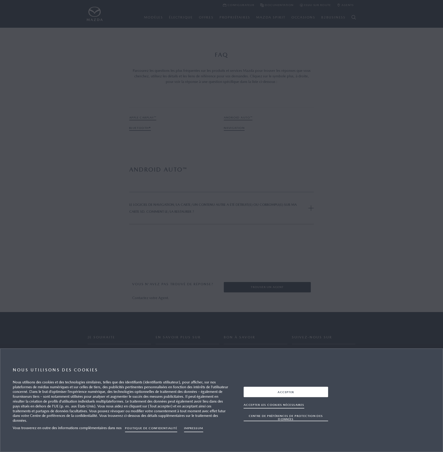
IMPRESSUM (193, 428)
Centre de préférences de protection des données (286, 417)
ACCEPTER (286, 392)
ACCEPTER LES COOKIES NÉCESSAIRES (274, 404)
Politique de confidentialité (151, 428)
